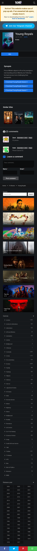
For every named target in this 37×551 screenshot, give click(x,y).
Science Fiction (10, 435)
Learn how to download (22, 18)
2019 (18, 493)
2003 (29, 511)
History (8, 380)
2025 (18, 486)
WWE (7, 475)
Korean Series (10, 399)
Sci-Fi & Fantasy (10, 431)
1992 (18, 525)
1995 (18, 521)
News (8, 411)
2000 (29, 514)
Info (9, 54)
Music (8, 403)
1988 (29, 528)
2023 (8, 490)
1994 (29, 521)
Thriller (8, 451)
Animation (9, 336)
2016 (18, 497)
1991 (29, 525)
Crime (8, 356)
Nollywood (9, 415)
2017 (8, 497)
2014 (8, 500)
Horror (8, 384)
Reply (30, 138)
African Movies (10, 332)
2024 (29, 486)
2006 (29, 507)
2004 (18, 511)
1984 (8, 535)
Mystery (8, 407)
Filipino (8, 376)
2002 (8, 514)
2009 (29, 504)
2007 (18, 507)
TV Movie (9, 455)
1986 (18, 531)
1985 (29, 531)
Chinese (8, 348)
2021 (29, 490)
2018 (29, 493)
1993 (8, 525)
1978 (8, 542)
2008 (8, 507)
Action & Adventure (12, 324)
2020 (8, 493)
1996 (8, 521)
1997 (29, 518)
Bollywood (9, 344)
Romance (9, 423)
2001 (18, 514)
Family (8, 368)
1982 (29, 535)
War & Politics (10, 467)
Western (8, 471)
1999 (8, 518)
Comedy (8, 352)
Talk (7, 447)
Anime (8, 340)
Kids (7, 395)
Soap (7, 439)
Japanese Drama (11, 387)
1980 (18, 538)
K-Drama (8, 391)
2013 (18, 500)
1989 (18, 528)
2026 (8, 486)
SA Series (9, 427)
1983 (18, 535)
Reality (8, 419)
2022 (18, 490)
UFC (7, 459)
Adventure (9, 328)
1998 (18, 518)
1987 (8, 531)
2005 (8, 511)
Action (8, 320)
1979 (29, 538)
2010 (18, 504)
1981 (8, 538)
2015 (29, 497)
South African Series (12, 443)
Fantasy (8, 372)
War (7, 463)
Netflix (26, 37)
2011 (8, 504)
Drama (17, 39)
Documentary (10, 360)
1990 (8, 528)
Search (5, 192)
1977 (18, 542)
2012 (29, 500)
